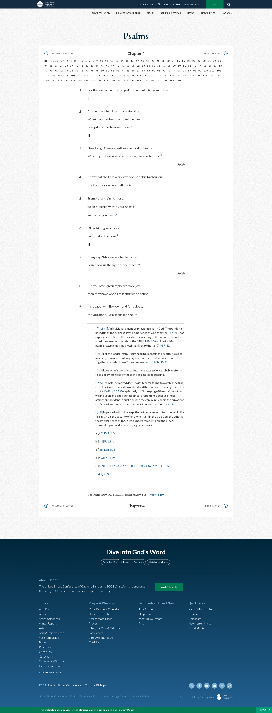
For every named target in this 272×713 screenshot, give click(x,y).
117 (139, 75)
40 (76, 65)
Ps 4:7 (161, 345)
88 (143, 70)
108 (79, 75)
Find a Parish (172, 4)
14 (122, 61)
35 (51, 65)
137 (93, 80)
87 (138, 70)
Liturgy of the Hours (101, 637)
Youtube (207, 686)
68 (220, 65)
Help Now (215, 4)
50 (128, 65)
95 (179, 70)
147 (158, 80)
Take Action (146, 609)
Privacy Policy (155, 494)
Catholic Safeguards (51, 666)
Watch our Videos (158, 562)
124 (185, 75)
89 (148, 70)
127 (205, 75)
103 (46, 75)
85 (128, 70)
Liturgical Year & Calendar (105, 628)
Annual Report (48, 623)
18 (142, 61)
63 (194, 65)
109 (86, 75)
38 (66, 65)
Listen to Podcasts (133, 562)
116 (132, 75)
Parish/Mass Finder (200, 609)
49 (122, 65)
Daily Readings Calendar (159, 4)
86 (133, 70)
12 (111, 61)
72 (61, 70)
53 (143, 65)
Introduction (54, 61)
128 (211, 75)
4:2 (101, 433)
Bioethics (45, 647)
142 (126, 80)
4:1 (100, 353)
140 (112, 80)
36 (56, 65)
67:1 (125, 466)
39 (71, 65)
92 (163, 70)
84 (122, 70)
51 (133, 65)
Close (263, 710)
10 (101, 61)
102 (219, 70)
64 (199, 65)
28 (193, 61)
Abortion (44, 609)
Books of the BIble (100, 614)
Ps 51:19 (109, 457)
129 (218, 75)
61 (184, 65)
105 (60, 75)
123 (178, 75)
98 (194, 70)
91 (158, 70)
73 (66, 70)
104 (53, 75)
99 (199, 70)
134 (73, 80)
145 (145, 80)
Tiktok (229, 686)
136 (86, 80)
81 (107, 70)
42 (86, 65)
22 (163, 61)
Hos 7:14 (167, 404)
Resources (195, 614)
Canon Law (45, 651)
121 (165, 75)
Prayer (93, 623)
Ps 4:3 (151, 341)
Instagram (222, 686)
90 (153, 70)
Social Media (196, 628)
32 (214, 61)
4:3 (100, 370)
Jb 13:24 (141, 466)
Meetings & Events (150, 618)
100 (206, 70)
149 (172, 80)
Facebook (199, 686)
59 (174, 65)
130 (46, 80)
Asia (41, 628)
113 (112, 75)
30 (204, 61)
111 (99, 75)
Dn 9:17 (164, 466)
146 (152, 80)
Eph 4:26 (113, 391)
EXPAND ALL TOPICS (50, 672)
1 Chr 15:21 (160, 362)
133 (66, 80)
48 (117, 65)
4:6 (101, 457)
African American (49, 618)
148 (165, 80)
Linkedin (214, 686)
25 (178, 61)
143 (132, 80)
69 (45, 70)
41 (81, 65)
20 (152, 61)
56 (158, 65)
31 (209, 61)
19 (147, 61)
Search (228, 3)
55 (153, 65)
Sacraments (96, 633)
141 (119, 80)
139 (106, 80)
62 (189, 65)
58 (169, 65)
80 (102, 70)
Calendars (195, 618)
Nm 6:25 (153, 466)
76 (81, 70)
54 (148, 65)
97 (189, 70)
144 (139, 80)
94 (174, 70)
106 (66, 75)
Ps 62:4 (108, 441)
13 (116, 61)
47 (112, 65)
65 (205, 65)
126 (198, 75)
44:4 (119, 466)
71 (56, 70)
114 (119, 75)
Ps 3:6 (107, 474)
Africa (42, 614)
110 (93, 75)
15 (127, 61)
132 (60, 80)
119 (152, 75)
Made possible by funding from (197, 697)
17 (137, 61)
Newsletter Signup (200, 623)
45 (102, 65)
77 (86, 70)
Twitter (192, 686)
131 (53, 80)
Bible (42, 642)
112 (106, 75)
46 (107, 65)
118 (145, 75)
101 (212, 70)
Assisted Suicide (49, 637)
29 (199, 61)
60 (179, 65)
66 (210, 65)
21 (157, 61)
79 (97, 70)
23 (168, 61)
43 (92, 65)
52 (138, 65)
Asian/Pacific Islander (52, 633)
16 (132, 61)
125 (192, 75)
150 (178, 80)
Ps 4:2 (172, 332)
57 (163, 65)
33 (219, 61)
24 (173, 61)
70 (51, 70)
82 (112, 70)
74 (71, 70)
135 (79, 80)
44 (97, 65)
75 (76, 70)
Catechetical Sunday (51, 661)
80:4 (132, 466)
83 (117, 70)
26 (183, 61)
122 (172, 75)
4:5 (100, 383)
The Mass (95, 642)
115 (126, 75)
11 (106, 61)
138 (99, 80)
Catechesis (46, 656)
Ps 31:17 (109, 466)
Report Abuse (192, 4)
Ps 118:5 (109, 433)
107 (73, 75)
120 (158, 75)
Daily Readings (147, 4)
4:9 (100, 412)
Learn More (169, 586)
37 (61, 65)
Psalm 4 (102, 328)
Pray (141, 623)
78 (92, 70)
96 (184, 70)
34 (45, 65)
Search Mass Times (100, 618)
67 (215, 65)
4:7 (101, 466)
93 (169, 70)
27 (188, 61)
